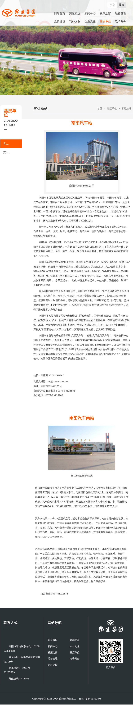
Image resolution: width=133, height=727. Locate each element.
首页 (99, 108)
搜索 (121, 4)
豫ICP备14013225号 (90, 698)
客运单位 (112, 108)
